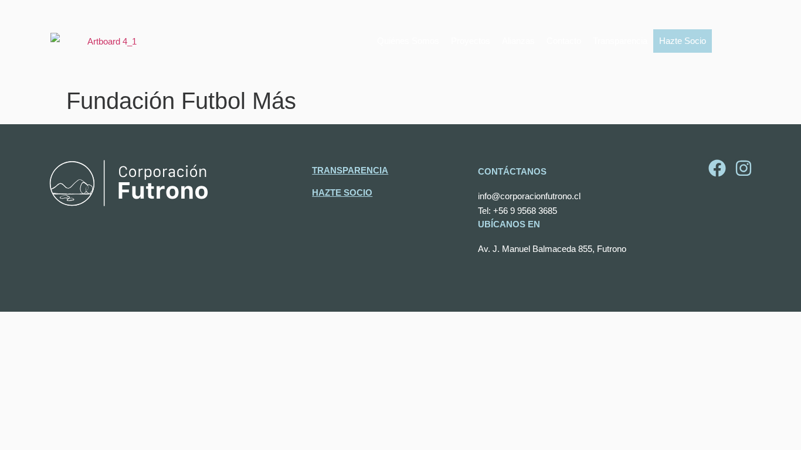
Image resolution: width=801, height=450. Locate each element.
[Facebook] (717, 168)
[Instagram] (743, 168)
